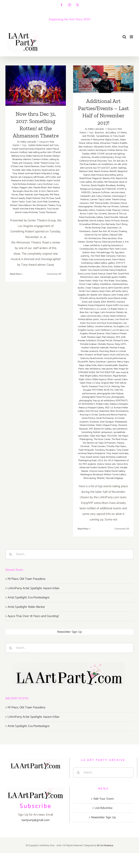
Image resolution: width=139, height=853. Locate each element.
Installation (105, 284)
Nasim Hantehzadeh (108, 365)
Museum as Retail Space (97, 355)
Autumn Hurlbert (18, 152)
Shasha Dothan (87, 425)
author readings (118, 168)
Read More (15, 274)
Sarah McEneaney (105, 418)
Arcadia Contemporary (103, 157)
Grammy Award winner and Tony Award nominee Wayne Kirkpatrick (35, 172)
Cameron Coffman (101, 192)
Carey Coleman (103, 196)
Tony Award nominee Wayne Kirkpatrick (103, 452)
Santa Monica (88, 418)
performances (89, 393)
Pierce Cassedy (18, 198)
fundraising (86, 263)
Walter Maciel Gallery (114, 471)
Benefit (113, 171)
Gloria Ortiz (107, 267)
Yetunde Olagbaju (114, 478)
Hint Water (109, 281)
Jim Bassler (92, 295)
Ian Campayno (25, 177)
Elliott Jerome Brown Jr (113, 242)
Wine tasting (89, 478)
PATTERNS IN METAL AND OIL (107, 390)
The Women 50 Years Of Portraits (99, 443)
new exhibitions (92, 369)
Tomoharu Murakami (105, 450)
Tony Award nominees (117, 453)
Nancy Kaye (123, 362)
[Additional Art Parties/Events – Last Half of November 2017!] (103, 79)
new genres (107, 369)
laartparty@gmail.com (36, 820)
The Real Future (119, 439)
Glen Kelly (26, 170)
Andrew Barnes (114, 150)
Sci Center (120, 418)
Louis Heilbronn (103, 330)
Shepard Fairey (109, 425)
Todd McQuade (86, 450)
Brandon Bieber (52, 156)
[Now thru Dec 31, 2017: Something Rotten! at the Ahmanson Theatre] (35, 85)
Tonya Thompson (47, 212)
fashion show (88, 252)
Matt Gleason (108, 337)
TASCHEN (112, 436)
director (125, 221)
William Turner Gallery (115, 475)
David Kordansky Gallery (91, 217)
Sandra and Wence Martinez (113, 415)
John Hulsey (117, 295)
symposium (107, 432)
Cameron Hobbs (40, 159)
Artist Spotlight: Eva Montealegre (29, 597)
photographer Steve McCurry (96, 397)
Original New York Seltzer (113, 383)
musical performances (115, 358)
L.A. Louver (100, 309)
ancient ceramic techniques (92, 150)
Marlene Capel (94, 337)
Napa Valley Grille (88, 365)
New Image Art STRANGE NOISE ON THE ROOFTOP (103, 370)
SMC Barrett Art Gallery (100, 429)
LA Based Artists (116, 309)
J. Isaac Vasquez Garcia (96, 288)
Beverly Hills (109, 178)
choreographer (85, 207)
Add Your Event (103, 798)
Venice (100, 464)
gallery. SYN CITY (116, 263)
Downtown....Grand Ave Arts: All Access (98, 231)
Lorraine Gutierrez (104, 326)
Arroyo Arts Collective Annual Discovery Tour (102, 159)
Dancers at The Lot (117, 214)
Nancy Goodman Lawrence (102, 362)
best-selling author (114, 175)
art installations (105, 164)
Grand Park (111, 274)
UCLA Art (102, 460)
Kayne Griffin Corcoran (117, 305)
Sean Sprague (106, 422)
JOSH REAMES (108, 302)
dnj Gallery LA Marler (116, 133)
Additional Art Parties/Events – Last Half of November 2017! (103, 67)
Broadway (111, 185)
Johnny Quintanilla (98, 298)
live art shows (107, 319)
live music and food (96, 323)
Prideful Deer (102, 404)
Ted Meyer (123, 436)
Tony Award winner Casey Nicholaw (37, 210)
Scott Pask (42, 202)
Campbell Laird (87, 196)
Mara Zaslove (112, 333)
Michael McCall (104, 341)
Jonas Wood (114, 298)
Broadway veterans (21, 159)
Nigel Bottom (119, 376)
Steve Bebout (24, 205)
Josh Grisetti (28, 180)
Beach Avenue (101, 171)
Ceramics (84, 203)
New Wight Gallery (89, 376)
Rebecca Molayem (119, 404)
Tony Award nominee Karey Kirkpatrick (37, 207)
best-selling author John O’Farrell (44, 152)
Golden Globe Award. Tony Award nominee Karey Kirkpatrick (103, 268)
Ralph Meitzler (33, 198)
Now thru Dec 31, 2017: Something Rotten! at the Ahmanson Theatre (35, 74)
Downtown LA (114, 228)
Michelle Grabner (88, 344)
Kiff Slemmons (87, 309)
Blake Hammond (34, 156)
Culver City (92, 214)
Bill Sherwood (111, 182)
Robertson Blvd (107, 411)
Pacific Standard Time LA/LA (96, 386)
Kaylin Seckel (53, 180)
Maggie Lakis (25, 188)
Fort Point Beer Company (103, 256)
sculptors (84, 422)
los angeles (118, 326)
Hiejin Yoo (97, 281)
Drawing (123, 231)
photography (85, 401)
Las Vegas (94, 312)
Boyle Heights (98, 185)
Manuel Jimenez (96, 333)
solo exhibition (120, 429)
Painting (115, 386)
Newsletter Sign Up (69, 631)
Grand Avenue (98, 274)
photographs (117, 397)
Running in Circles (89, 415)
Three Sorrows (98, 446)
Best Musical (97, 175)
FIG (112, 252)
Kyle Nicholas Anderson (24, 184)
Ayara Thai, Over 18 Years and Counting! (33, 616)
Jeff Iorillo (116, 291)
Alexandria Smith (102, 147)
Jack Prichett (88, 136)
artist (124, 164)
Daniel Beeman (31, 166)
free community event (100, 259)
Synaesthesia (102, 136)
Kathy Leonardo (28, 142)
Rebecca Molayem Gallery (91, 408)
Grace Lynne (84, 274)
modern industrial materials (94, 348)
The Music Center (102, 439)
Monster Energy (117, 348)
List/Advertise (103, 808)
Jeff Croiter (51, 177)
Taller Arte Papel (98, 436)
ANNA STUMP (97, 154)
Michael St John (121, 341)
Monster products (89, 351)
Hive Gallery (121, 281)
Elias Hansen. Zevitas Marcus (100, 240)
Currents (102, 214)
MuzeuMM (83, 362)
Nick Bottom (105, 376)
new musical (122, 372)
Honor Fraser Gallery (89, 284)
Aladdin (123, 143)
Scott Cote (31, 202)
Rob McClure (47, 198)
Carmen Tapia (97, 199)
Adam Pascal (52, 149)
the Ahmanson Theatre (44, 205)
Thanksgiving (85, 439)
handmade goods (109, 277)
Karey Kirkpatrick (96, 305)
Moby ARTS (120, 344)
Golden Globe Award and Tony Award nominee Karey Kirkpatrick (35, 147)
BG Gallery (98, 182)
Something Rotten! (90, 432)
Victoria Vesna (96, 471)
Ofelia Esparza (99, 379)
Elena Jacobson (109, 238)
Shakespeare (121, 422)
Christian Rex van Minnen (106, 207)
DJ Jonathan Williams (89, 224)
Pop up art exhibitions (104, 401)
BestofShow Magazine (90, 178)
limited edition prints (88, 319)
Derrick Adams (96, 221)
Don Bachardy (108, 224)
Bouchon (99, 133)
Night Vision (85, 379)
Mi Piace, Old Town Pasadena (26, 578)
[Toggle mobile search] (124, 37)
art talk (117, 164)
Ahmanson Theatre (109, 143)
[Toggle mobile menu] (132, 37)
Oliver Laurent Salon (117, 379)
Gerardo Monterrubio (90, 267)
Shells (99, 425)
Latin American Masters (111, 312)
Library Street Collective (114, 316)
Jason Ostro (105, 291)
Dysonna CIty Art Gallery (97, 235)
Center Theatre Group (44, 163)
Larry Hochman (45, 184)
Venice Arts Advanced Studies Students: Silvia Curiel (103, 466)
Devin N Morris (112, 221)
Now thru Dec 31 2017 (35, 191)
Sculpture (94, 422)
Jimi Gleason (104, 295)
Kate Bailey (40, 180)
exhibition (95, 245)
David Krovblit (111, 217)
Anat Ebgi (123, 147)
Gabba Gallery (100, 263)
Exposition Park (106, 249)
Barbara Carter (86, 171)
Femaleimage (103, 252)
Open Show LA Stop (90, 383)
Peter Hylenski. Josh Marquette (34, 195)
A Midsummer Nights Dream (104, 140)
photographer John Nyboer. (110, 393)
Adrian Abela (92, 143)
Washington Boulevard (91, 475)
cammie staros (118, 192)
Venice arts (110, 464)
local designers (114, 323)
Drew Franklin (47, 166)
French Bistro (118, 259)
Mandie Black (40, 188)
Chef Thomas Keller (99, 203)
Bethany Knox (18, 156)
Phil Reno (54, 195)
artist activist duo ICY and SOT (95, 168)
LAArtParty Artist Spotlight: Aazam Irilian (33, 588)
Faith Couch (121, 249)
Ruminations (122, 411)
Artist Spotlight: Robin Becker (26, 606)
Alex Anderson (85, 147)
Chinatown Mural (118, 203)
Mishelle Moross (105, 344)
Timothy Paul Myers (116, 446)
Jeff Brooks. (39, 177)
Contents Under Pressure (108, 210)
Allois (114, 147)
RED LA (109, 408)
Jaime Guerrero (115, 288)
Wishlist (101, 478)
